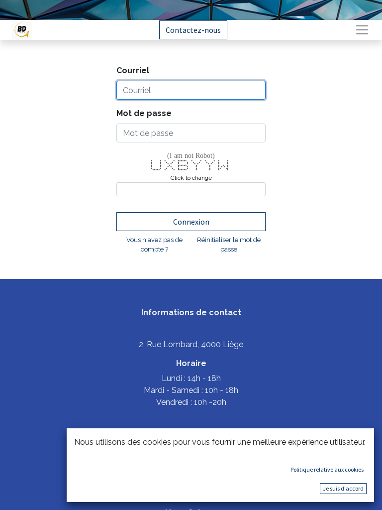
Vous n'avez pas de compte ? (154, 244)
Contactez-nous (193, 30)
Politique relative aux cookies (327, 469)
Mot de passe (144, 113)
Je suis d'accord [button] (343, 488)
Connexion (191, 222)
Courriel (132, 70)
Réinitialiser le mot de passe (229, 244)
